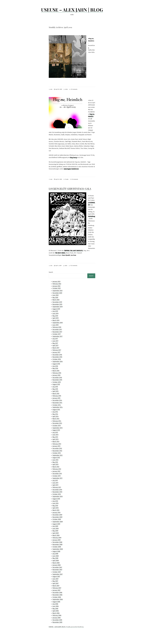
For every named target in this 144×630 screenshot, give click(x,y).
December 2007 (57, 567)
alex (51, 89)
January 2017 (56, 352)
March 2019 (55, 320)
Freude (66, 179)
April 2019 (55, 318)
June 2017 (55, 341)
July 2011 (55, 480)
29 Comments (74, 89)
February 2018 (56, 327)
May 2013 (55, 437)
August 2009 (56, 524)
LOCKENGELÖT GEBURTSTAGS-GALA (70, 188)
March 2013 (55, 441)
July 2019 (55, 311)
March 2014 (55, 419)
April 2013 (55, 439)
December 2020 (57, 293)
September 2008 (57, 549)
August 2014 (56, 409)
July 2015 (55, 387)
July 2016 (55, 366)
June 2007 (55, 579)
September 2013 (57, 428)
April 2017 (55, 345)
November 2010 (57, 492)
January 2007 (56, 590)
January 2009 (56, 540)
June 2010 (55, 503)
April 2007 (55, 583)
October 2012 (56, 453)
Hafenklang (91, 216)
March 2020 (55, 300)
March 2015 (55, 393)
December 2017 (57, 329)
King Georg (73, 157)
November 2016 (57, 357)
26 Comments (74, 179)
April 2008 (55, 560)
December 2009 (57, 515)
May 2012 (55, 462)
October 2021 (56, 288)
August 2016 (56, 364)
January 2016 (56, 375)
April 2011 (55, 485)
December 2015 (57, 377)
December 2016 (57, 355)
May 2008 (55, 558)
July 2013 (55, 432)
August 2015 (56, 384)
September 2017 (57, 336)
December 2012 (57, 448)
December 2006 (57, 592)
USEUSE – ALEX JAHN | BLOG (72, 10)
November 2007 (57, 569)
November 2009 (57, 517)
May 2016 (55, 368)
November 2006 (57, 595)
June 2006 (55, 606)
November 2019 (57, 304)
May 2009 (55, 531)
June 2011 (55, 483)
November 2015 (57, 380)
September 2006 (57, 599)
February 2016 (56, 373)
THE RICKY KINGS (60, 253)
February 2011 (56, 487)
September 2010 (57, 496)
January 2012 (56, 471)
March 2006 (55, 613)
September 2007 (57, 574)
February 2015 (56, 396)
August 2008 (56, 551)
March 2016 (55, 371)
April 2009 (55, 533)
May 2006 (55, 608)
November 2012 (57, 451)
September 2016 (57, 361)
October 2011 (56, 476)
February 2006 (56, 615)
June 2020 (55, 295)
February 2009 (56, 537)
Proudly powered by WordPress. (75, 627)
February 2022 (56, 284)
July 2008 (55, 553)
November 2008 (57, 544)
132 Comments (73, 266)
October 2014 (56, 405)
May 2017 (55, 343)
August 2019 (56, 309)
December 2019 (57, 302)
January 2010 (56, 512)
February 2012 (56, 469)
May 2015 (55, 389)
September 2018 (57, 322)
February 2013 (56, 444)
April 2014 (55, 416)
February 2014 (56, 421)
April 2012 (55, 464)
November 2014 (57, 403)
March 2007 (55, 586)
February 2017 (56, 350)
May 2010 (55, 505)
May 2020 (55, 297)
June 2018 (55, 325)
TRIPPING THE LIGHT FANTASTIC (73, 250)
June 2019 (55, 313)
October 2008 (56, 547)
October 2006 (56, 597)
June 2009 (55, 528)
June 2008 (55, 556)
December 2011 (57, 473)
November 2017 (57, 332)
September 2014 (57, 407)
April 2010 (55, 508)
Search (51, 272)
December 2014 (57, 400)
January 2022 (56, 286)
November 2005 (57, 622)
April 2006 (55, 611)
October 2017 (56, 334)
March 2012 (55, 467)
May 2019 (55, 316)
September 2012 (57, 455)
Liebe (66, 89)
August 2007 (56, 576)
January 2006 (56, 618)
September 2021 (57, 290)
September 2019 (57, 306)
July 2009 (55, 526)
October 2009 (56, 519)
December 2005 (57, 620)
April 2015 (55, 391)
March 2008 (55, 563)
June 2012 (55, 460)
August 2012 (56, 457)
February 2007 (56, 588)
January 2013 (56, 446)
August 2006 (56, 602)
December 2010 (57, 489)
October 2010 (56, 494)
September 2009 (57, 521)
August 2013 (56, 430)
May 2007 (55, 581)
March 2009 (55, 535)
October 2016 (56, 359)
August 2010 (56, 499)
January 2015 (56, 398)
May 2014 (55, 414)
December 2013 (57, 423)
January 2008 (56, 565)
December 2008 (57, 542)
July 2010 (55, 501)
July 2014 (55, 412)
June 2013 (55, 435)
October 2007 (56, 572)
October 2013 (56, 425)
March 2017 (55, 348)
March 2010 (55, 510)
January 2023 (56, 281)
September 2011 (57, 478)
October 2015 (56, 382)
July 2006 (55, 604)
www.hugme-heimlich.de (71, 169)
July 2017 (55, 338)
